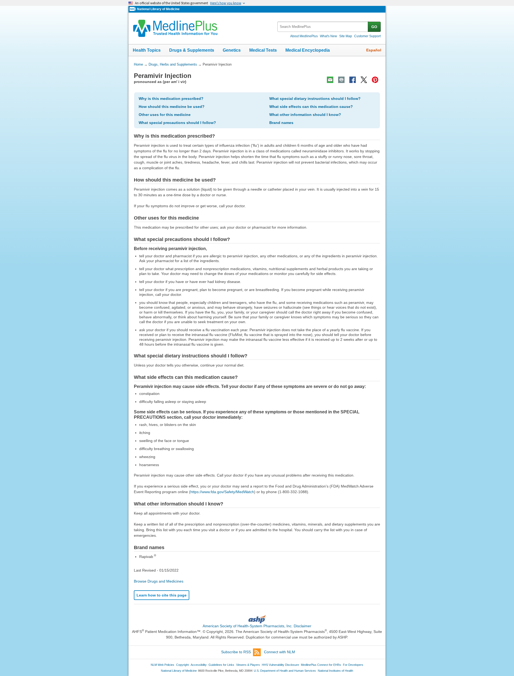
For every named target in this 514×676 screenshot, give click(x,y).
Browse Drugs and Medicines (158, 581)
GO (374, 27)
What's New (328, 36)
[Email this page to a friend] (330, 79)
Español (373, 50)
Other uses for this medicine (165, 114)
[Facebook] (352, 79)
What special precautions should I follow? (177, 122)
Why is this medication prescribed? (171, 98)
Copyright (182, 664)
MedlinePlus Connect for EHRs (321, 664)
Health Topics (147, 50)
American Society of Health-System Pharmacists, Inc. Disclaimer (257, 626)
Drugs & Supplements (191, 50)
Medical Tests (263, 50)
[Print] (341, 79)
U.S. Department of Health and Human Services (285, 670)
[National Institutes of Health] (133, 9)
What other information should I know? (305, 114)
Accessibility (199, 664)
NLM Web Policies (162, 664)
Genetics (232, 50)
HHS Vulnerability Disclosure (280, 664)
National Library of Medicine (158, 9)
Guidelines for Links (221, 664)
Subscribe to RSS (236, 652)
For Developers (353, 664)
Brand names (281, 122)
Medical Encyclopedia (307, 50)
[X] (364, 79)
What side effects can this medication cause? (311, 106)
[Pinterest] (375, 79)
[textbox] (323, 26)
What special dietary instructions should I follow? (315, 98)
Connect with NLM (279, 652)
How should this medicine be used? (172, 106)
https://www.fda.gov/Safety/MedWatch (222, 492)
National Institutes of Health (335, 670)
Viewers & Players (248, 664)
